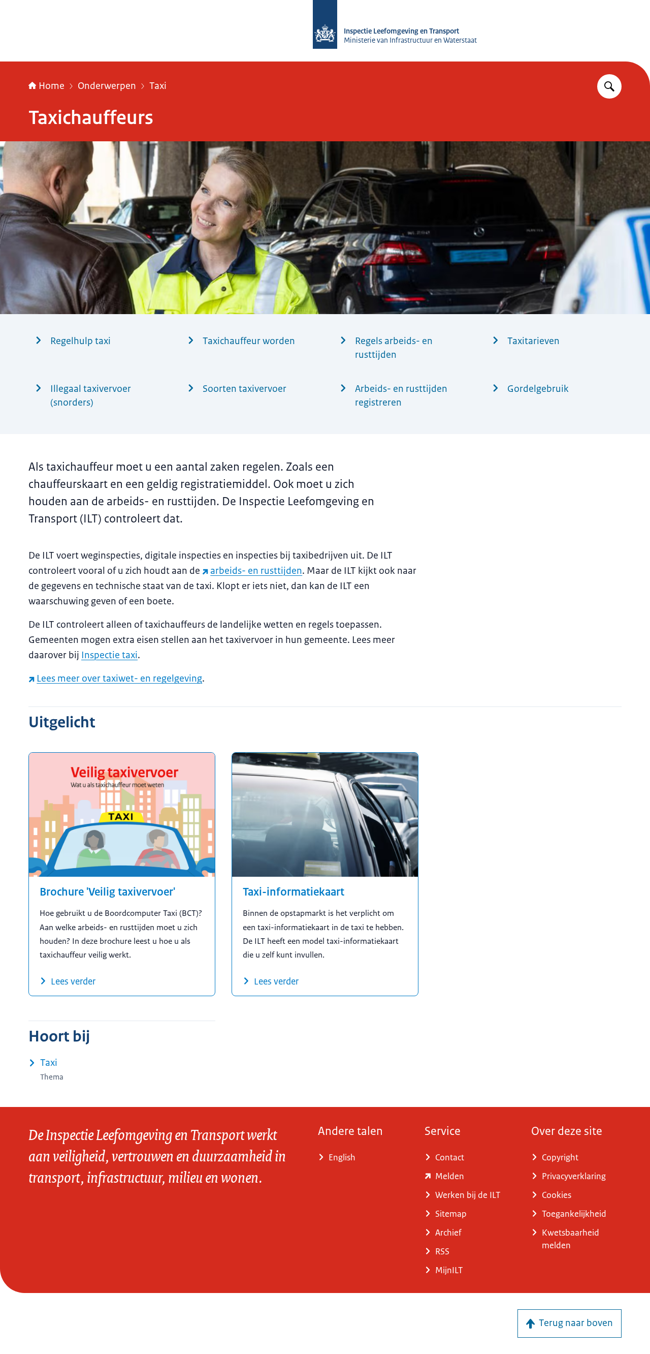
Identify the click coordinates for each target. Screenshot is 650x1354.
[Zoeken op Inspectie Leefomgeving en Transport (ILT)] (609, 86)
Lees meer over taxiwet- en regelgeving (119, 678)
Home (51, 86)
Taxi (158, 86)
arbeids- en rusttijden (256, 571)
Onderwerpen (107, 86)
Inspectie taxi (109, 655)
